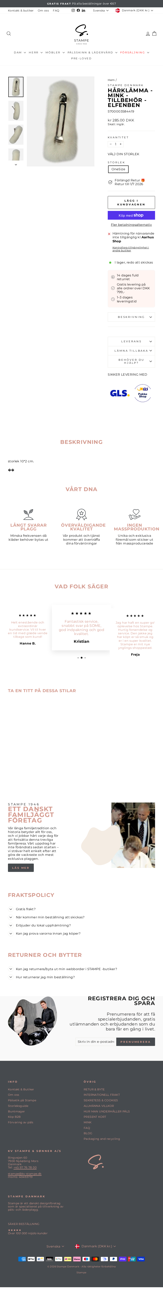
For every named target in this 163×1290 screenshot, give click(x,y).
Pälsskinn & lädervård (91, 52)
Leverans (131, 341)
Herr (34, 52)
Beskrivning (131, 317)
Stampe (81, 1272)
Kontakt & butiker (21, 10)
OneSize (118, 169)
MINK (88, 1122)
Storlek (116, 162)
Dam (18, 52)
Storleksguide (18, 1105)
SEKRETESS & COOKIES (101, 1100)
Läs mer (21, 867)
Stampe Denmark (126, 85)
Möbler (53, 52)
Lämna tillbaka (131, 350)
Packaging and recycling (102, 1138)
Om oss (43, 10)
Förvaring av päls (20, 1122)
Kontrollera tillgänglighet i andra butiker (131, 249)
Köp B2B (14, 1116)
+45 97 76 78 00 (25, 1167)
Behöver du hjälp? (131, 361)
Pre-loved (81, 58)
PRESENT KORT (95, 1116)
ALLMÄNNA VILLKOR (99, 1105)
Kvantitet (118, 137)
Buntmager (16, 1111)
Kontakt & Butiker (21, 1089)
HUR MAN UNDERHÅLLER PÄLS (107, 1111)
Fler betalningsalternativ (131, 225)
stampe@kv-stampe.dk (25, 1173)
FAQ (56, 10)
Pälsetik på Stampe (22, 1100)
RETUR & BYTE (94, 1089)
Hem (111, 80)
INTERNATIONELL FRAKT (102, 1094)
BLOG (88, 1133)
